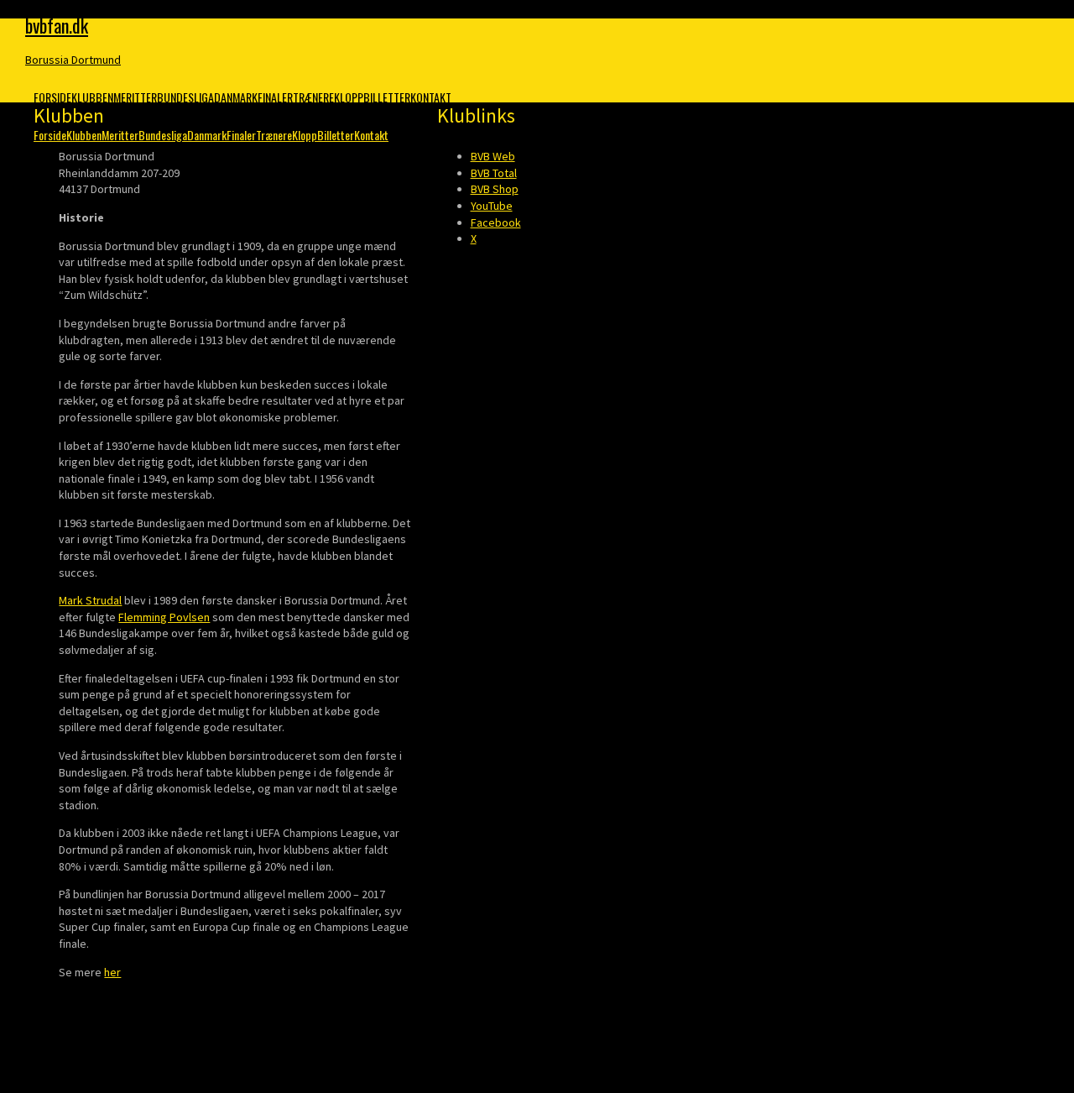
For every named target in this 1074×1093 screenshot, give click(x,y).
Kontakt (430, 97)
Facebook (496, 222)
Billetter (386, 97)
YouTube (492, 205)
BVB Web (493, 156)
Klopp (348, 97)
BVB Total (494, 172)
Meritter (135, 97)
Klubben (92, 97)
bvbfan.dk (56, 25)
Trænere (313, 97)
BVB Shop (495, 188)
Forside (52, 97)
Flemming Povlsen (164, 617)
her (112, 972)
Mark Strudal (90, 600)
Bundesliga (185, 97)
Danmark (236, 97)
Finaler (275, 97)
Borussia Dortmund (73, 59)
